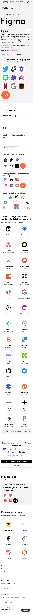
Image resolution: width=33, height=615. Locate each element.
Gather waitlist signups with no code (10, 586)
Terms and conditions (6, 602)
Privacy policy (4, 605)
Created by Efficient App (7, 607)
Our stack (3, 571)
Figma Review (14, 50)
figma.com (19, 54)
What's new (4, 574)
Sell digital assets (5, 588)
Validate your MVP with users (8, 583)
